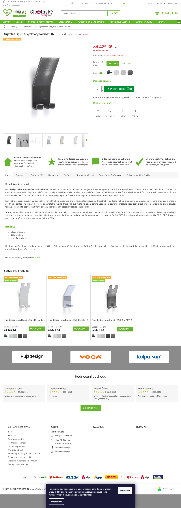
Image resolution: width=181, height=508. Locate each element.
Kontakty (84, 3)
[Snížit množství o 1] (102, 90)
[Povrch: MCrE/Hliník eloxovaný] (11, 336)
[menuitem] (6, 22)
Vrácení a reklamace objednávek (22, 460)
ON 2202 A (36, 257)
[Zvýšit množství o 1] (102, 87)
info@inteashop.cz (63, 435)
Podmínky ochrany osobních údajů (24, 453)
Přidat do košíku (121, 88)
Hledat (113, 13)
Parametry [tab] (21, 175)
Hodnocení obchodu (90, 376)
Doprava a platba (103, 3)
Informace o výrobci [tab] (84, 175)
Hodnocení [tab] (53, 175)
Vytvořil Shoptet (170, 488)
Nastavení (56, 501)
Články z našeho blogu (18, 464)
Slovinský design (62, 447)
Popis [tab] (8, 175)
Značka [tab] (67, 175)
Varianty (35, 329)
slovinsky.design (62, 451)
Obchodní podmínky (17, 446)
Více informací (85, 494)
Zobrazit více (90, 408)
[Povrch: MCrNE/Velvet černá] (20, 336)
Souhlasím (125, 490)
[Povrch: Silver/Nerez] (15, 336)
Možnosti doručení (102, 80)
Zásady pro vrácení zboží (19, 457)
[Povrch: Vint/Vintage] (25, 336)
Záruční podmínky (16, 450)
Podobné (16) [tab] (37, 175)
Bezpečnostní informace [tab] (110, 175)
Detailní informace (102, 102)
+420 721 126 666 (62, 440)
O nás (71, 3)
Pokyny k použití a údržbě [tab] (138, 175)
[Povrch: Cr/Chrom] (6, 336)
